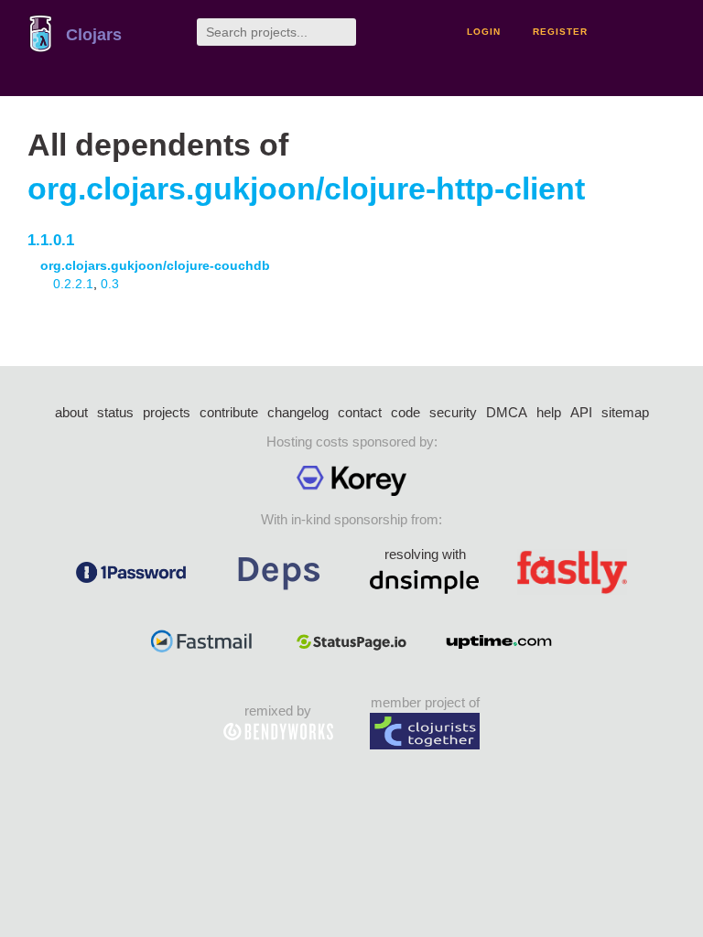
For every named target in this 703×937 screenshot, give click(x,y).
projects (166, 412)
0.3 (110, 283)
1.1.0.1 (50, 240)
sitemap (625, 412)
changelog (298, 412)
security (453, 412)
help (548, 412)
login (484, 32)
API (581, 412)
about (71, 412)
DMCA (506, 412)
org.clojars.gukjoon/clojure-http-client (306, 189)
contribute (229, 412)
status (115, 412)
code (405, 412)
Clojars (94, 35)
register (560, 32)
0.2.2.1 (73, 283)
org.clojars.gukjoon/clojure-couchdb (155, 265)
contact (360, 412)
